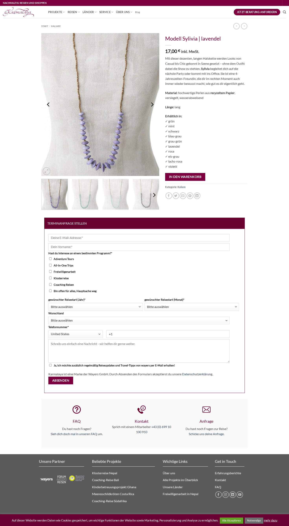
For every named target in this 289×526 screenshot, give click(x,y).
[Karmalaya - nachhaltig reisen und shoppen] (22, 12)
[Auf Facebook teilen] (169, 195)
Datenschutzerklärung (197, 374)
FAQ (77, 421)
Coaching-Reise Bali (105, 480)
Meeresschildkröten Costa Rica (113, 494)
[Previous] (48, 104)
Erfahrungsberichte (228, 473)
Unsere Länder (173, 487)
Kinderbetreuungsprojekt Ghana (114, 487)
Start (44, 26)
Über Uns (123, 12)
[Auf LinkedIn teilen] (197, 195)
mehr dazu (270, 520)
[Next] (152, 104)
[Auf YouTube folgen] (240, 494)
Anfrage (206, 421)
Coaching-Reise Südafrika (109, 501)
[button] (284, 12)
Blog (137, 12)
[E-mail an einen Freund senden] (183, 195)
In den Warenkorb (185, 176)
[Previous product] (244, 26)
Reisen (72, 12)
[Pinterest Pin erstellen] (190, 195)
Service (105, 12)
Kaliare (56, 26)
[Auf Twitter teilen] (176, 195)
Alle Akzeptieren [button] (231, 520)
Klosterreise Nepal (104, 473)
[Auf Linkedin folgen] (232, 494)
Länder (88, 12)
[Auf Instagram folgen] (225, 494)
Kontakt (220, 480)
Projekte (55, 12)
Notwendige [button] (254, 520)
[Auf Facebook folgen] (218, 494)
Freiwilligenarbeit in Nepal (181, 494)
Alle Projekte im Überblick (180, 480)
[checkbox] (143, 275)
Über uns (169, 473)
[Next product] (236, 26)
